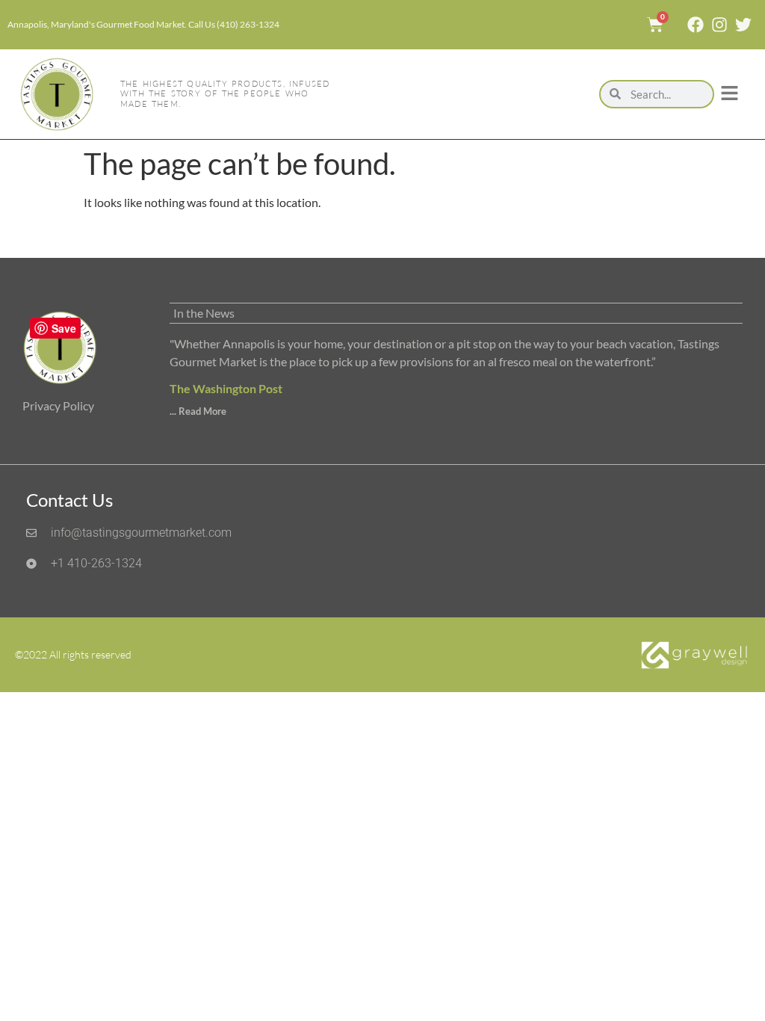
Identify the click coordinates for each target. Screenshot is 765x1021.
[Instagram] (719, 24)
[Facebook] (695, 24)
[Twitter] (743, 24)
